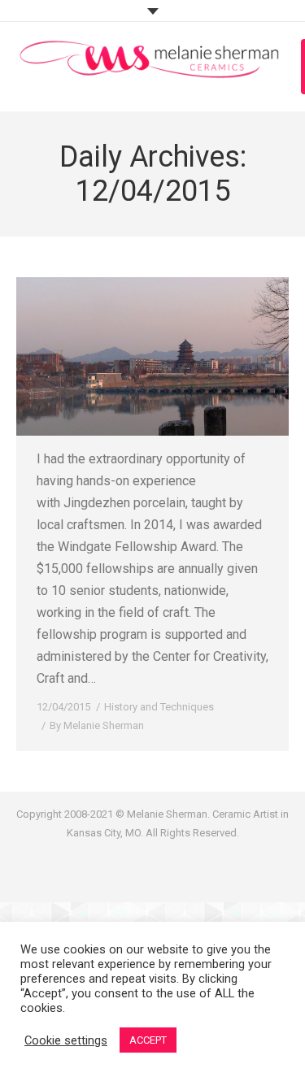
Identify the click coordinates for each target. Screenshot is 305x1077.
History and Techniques (159, 707)
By (97, 725)
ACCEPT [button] (148, 1040)
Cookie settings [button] (65, 1040)
